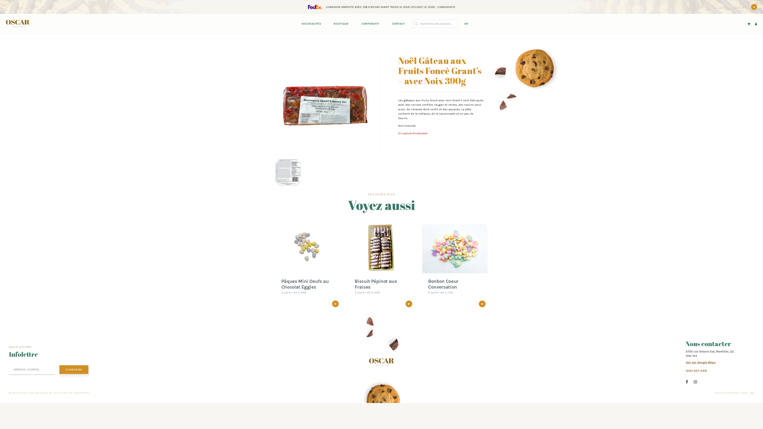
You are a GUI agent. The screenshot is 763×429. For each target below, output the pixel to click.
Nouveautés (311, 23)
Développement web (731, 392)
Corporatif (370, 23)
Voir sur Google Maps (701, 362)
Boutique (341, 23)
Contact (398, 23)
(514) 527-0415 (696, 371)
